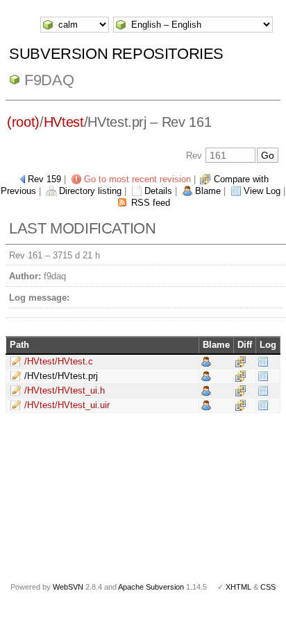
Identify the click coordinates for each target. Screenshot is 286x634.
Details (158, 191)
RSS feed (150, 202)
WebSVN (68, 587)
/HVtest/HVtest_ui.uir (67, 405)
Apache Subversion (151, 587)
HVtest (64, 122)
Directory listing (90, 191)
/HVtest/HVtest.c (58, 361)
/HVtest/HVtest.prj (61, 376)
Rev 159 (44, 179)
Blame (208, 191)
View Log (262, 191)
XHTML (238, 587)
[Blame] (206, 361)
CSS (268, 587)
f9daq (49, 80)
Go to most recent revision (137, 179)
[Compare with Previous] (240, 361)
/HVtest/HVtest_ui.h (64, 390)
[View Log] (263, 361)
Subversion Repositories (116, 53)
